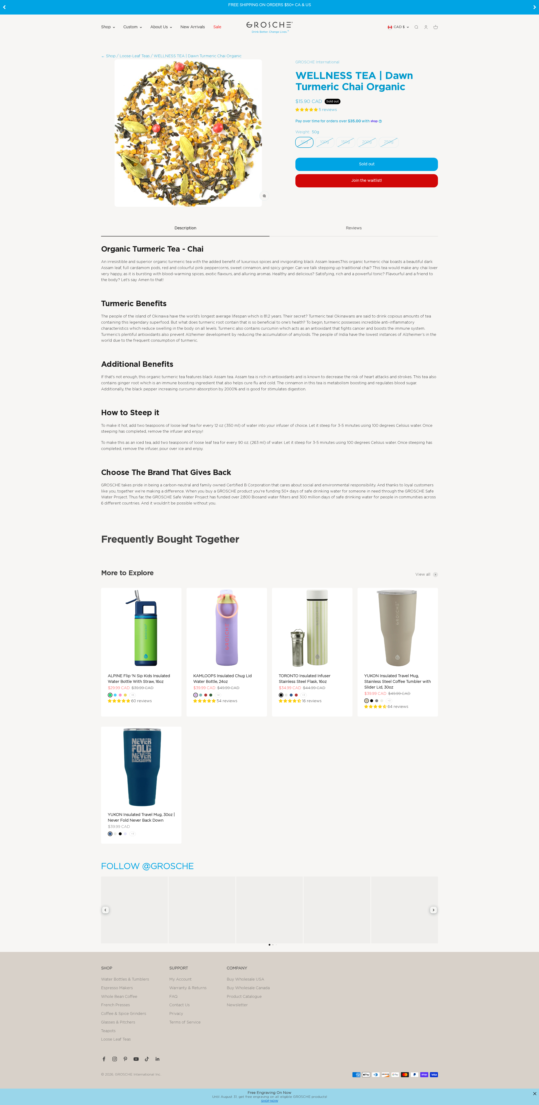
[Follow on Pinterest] (125, 1059)
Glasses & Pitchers (118, 1022)
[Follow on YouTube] (136, 1059)
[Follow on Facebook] (104, 1059)
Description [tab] (185, 228)
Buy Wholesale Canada (248, 988)
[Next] (535, 7)
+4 (218, 695)
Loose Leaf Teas (116, 1039)
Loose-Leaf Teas (135, 56)
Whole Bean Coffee (119, 997)
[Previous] (4, 7)
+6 (132, 695)
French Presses (115, 1005)
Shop (106, 27)
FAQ (173, 997)
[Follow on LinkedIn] (157, 1059)
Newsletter (237, 1005)
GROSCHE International (317, 62)
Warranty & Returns (188, 988)
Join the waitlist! (366, 181)
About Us (159, 27)
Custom (130, 27)
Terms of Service (185, 1022)
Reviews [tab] (354, 228)
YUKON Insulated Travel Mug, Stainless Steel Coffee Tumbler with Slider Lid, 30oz (397, 681)
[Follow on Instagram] (114, 1059)
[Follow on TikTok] (147, 1059)
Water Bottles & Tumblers (125, 979)
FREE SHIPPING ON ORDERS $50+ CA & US (269, 5)
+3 (303, 695)
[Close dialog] (534, 1093)
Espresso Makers (117, 988)
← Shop (108, 56)
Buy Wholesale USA (245, 979)
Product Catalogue (244, 997)
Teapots (108, 1031)
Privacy (176, 1014)
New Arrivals (192, 27)
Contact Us (179, 1005)
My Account (180, 979)
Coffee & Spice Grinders (123, 1014)
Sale (217, 27)
